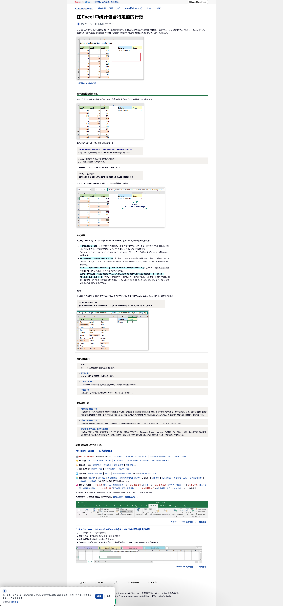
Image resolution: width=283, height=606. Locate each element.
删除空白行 (118, 460)
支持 (149, 8)
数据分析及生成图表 (158, 456)
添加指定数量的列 (95, 473)
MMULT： (85, 373)
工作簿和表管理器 (127, 478)
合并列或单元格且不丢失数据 (136, 460)
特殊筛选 (93, 481)
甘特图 (145, 485)
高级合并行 (160, 488)
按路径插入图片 (89, 488)
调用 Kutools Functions (176, 456)
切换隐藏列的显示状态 (122, 473)
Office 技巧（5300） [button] (133, 8)
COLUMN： (86, 390)
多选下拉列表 (123, 469)
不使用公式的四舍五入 (160, 460)
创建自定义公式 (140, 456)
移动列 (107, 473)
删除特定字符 (118, 485)
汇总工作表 (166, 478)
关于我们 (154, 582)
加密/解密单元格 (180, 478)
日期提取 (155, 478)
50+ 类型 (135, 485)
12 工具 (97, 485)
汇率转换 (130, 488)
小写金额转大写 (119, 488)
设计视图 (101, 478)
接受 (99, 596)
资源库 (137, 478)
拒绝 (108, 596)
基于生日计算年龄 (174, 485)
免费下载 (202, 522)
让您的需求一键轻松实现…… (125, 497)
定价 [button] (118, 8)
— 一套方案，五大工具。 (97, 2)
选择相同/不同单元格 (148, 473)
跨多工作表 (118, 465)
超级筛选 (83, 481)
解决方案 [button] (102, 8)
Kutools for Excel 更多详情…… (183, 522)
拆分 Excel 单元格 (174, 488)
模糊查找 (129, 465)
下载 (111, 8)
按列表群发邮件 (196, 478)
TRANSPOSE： (87, 381)
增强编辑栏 (112, 478)
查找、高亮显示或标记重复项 (99, 460)
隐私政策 (135, 582)
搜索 (159, 8)
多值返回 (107, 465)
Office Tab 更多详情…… (186, 567)
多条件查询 (97, 465)
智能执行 (118, 456)
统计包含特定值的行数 (87, 83)
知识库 (101, 582)
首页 (84, 582)
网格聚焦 (91, 478)
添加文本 (107, 485)
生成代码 (129, 456)
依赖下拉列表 (110, 469)
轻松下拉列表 (96, 469)
